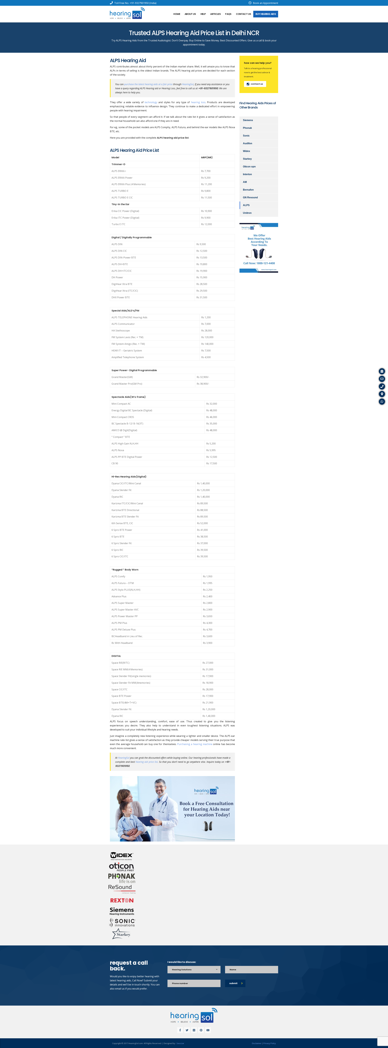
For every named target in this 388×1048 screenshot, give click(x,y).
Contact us (243, 14)
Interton (247, 174)
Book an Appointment (265, 3)
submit (233, 983)
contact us (257, 83)
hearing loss (198, 102)
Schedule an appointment (371, 371)
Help (203, 14)
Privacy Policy (269, 1043)
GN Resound (250, 197)
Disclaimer (256, 1043)
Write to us (380, 378)
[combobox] (194, 969)
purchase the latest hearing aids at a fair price (148, 84)
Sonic (246, 135)
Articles (215, 14)
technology (151, 102)
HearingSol (188, 84)
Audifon (247, 143)
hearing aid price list (146, 762)
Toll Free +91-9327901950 (371, 386)
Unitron (247, 213)
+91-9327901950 (139, 3)
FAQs (228, 14)
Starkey (247, 159)
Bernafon (248, 189)
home (176, 14)
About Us (190, 14)
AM (245, 182)
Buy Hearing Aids (266, 14)
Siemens (248, 120)
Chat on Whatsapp (375, 401)
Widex (246, 151)
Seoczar (180, 1043)
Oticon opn (249, 166)
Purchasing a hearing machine (194, 744)
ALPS (246, 205)
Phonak (247, 128)
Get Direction (378, 394)
